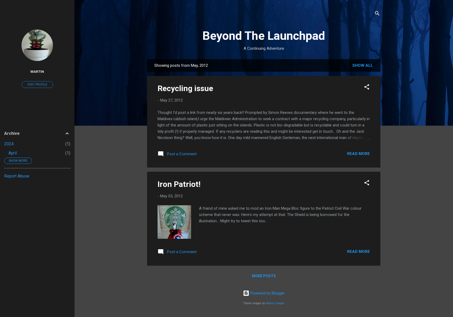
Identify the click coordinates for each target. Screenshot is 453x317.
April (12, 153)
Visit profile (37, 84)
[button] (367, 88)
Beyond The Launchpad (263, 36)
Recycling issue (185, 88)
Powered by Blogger (267, 293)
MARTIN (37, 71)
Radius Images (275, 303)
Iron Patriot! (179, 184)
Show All (362, 65)
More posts (264, 276)
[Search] (377, 14)
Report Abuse (16, 176)
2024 (9, 143)
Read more (358, 153)
